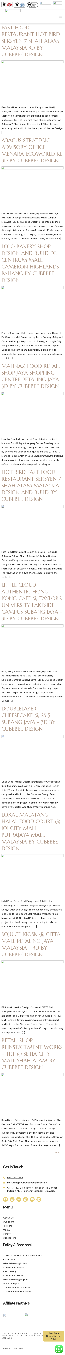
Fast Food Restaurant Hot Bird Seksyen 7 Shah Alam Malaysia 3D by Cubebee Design (31, 41)
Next (59, 1152)
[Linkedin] (38, 1199)
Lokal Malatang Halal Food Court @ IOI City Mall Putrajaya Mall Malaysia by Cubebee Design (31, 831)
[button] (60, 16)
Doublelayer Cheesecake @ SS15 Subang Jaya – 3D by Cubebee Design (28, 718)
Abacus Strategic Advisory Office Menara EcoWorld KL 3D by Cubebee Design (32, 150)
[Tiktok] (25, 1199)
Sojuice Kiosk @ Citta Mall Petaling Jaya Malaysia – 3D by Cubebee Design (31, 944)
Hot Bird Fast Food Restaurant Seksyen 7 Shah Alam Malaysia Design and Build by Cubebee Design (31, 485)
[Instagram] (12, 1199)
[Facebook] (5, 1199)
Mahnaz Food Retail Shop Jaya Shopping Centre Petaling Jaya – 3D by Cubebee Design (32, 376)
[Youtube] (32, 1199)
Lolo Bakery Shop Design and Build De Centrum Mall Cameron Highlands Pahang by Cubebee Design (30, 263)
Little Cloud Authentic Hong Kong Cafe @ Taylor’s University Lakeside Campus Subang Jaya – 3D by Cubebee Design (32, 602)
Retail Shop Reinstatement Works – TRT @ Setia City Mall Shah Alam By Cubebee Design (32, 1054)
